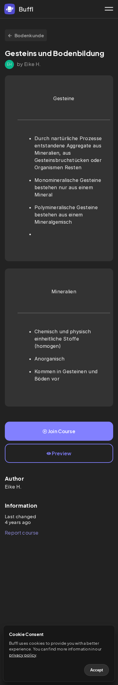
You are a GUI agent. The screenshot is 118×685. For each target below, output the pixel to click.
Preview (61, 453)
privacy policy (22, 655)
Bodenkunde (29, 35)
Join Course (62, 431)
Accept (96, 670)
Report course (21, 532)
